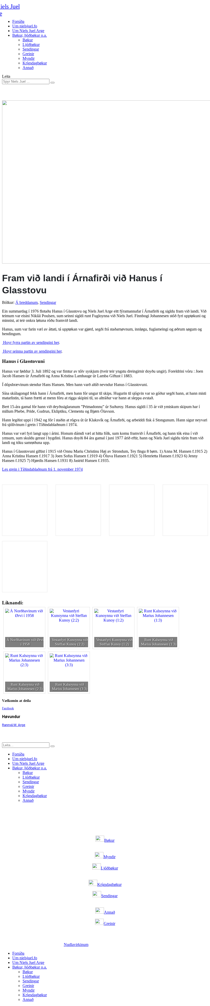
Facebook (8, 708)
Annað (28, 67)
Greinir (28, 54)
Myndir (29, 58)
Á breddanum (26, 302)
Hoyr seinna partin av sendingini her (31, 351)
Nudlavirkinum (76, 944)
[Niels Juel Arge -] (19, 10)
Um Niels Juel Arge (28, 30)
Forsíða (18, 21)
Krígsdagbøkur (35, 63)
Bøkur (28, 40)
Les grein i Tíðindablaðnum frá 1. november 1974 (42, 469)
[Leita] (52, 82)
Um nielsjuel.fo (24, 26)
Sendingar (31, 49)
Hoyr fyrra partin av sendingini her (30, 342)
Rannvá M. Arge (13, 725)
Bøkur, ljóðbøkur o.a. (29, 35)
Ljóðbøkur (31, 44)
